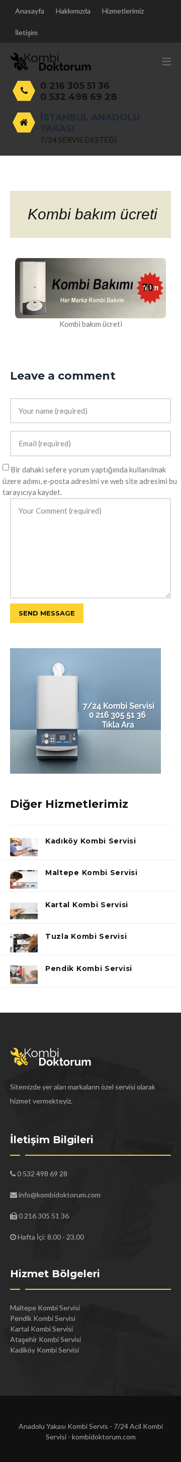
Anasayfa (29, 11)
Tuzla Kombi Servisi (86, 936)
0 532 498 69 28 (78, 96)
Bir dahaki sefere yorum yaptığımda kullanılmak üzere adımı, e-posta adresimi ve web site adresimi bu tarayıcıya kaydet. (90, 481)
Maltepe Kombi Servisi (91, 872)
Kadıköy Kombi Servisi (90, 840)
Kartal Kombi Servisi (86, 904)
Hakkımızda (73, 11)
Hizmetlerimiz (123, 11)
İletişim (26, 32)
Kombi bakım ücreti (92, 214)
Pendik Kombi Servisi (88, 968)
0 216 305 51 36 (75, 85)
